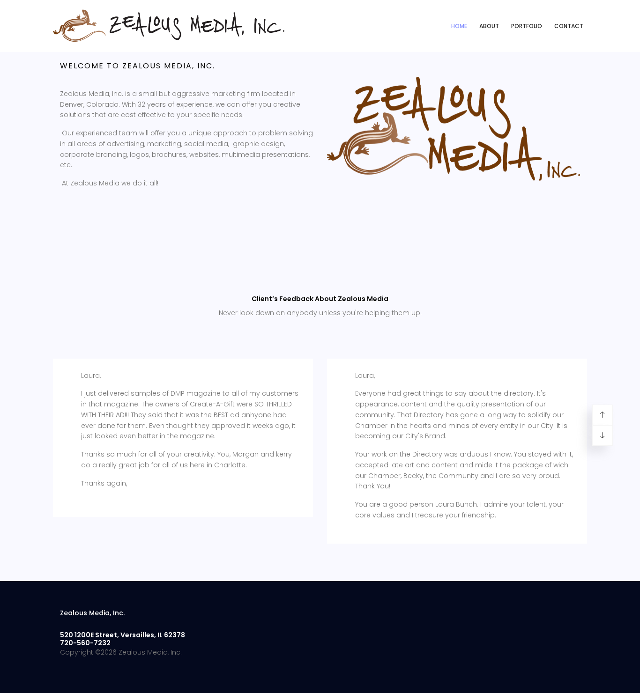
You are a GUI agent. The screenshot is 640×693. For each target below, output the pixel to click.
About (489, 26)
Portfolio (526, 26)
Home (459, 26)
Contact (568, 26)
